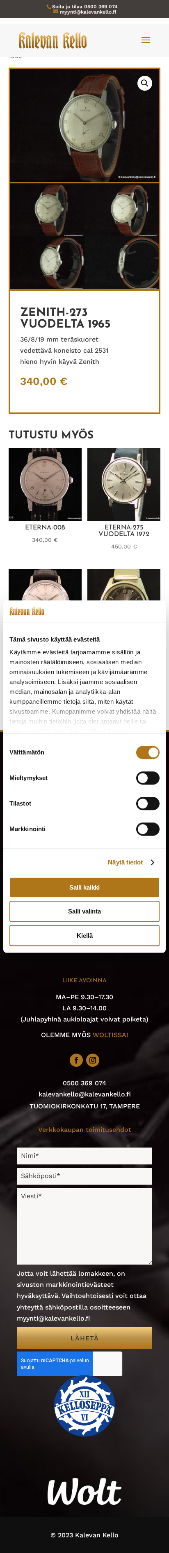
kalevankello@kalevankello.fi (85, 1094)
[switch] (148, 778)
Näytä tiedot (125, 862)
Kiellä (85, 935)
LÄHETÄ (85, 1338)
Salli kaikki (84, 887)
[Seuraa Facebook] (76, 1060)
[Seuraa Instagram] (92, 1060)
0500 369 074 (101, 6)
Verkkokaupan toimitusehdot (84, 1130)
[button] (144, 83)
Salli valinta (84, 911)
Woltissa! (110, 1035)
